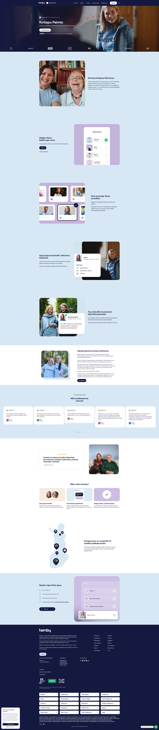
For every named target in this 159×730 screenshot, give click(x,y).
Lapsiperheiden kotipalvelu (105, 719)
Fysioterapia (100, 718)
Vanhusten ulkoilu (64, 719)
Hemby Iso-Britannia (109, 721)
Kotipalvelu (106, 718)
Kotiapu (111, 718)
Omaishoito (96, 716)
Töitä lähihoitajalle (56, 721)
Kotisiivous (88, 718)
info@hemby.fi (63, 660)
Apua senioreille (56, 719)
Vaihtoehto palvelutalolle (71, 718)
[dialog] (10, 718)
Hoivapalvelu (116, 718)
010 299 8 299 (63, 662)
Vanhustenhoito (94, 719)
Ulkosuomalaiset (81, 718)
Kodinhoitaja (49, 719)
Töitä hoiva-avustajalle (66, 721)
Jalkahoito (94, 718)
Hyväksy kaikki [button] (10, 724)
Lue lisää (4, 721)
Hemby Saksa (100, 721)
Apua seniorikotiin (62, 716)
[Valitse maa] (44, 724)
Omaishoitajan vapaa (104, 716)
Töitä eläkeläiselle (93, 721)
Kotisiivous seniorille (74, 719)
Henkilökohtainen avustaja (45, 721)
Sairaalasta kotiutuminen (49, 718)
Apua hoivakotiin (53, 716)
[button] (81, 660)
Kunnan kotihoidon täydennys (86, 716)
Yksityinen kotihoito (43, 716)
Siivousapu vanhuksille (85, 719)
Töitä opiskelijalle (84, 721)
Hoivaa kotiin (42, 719)
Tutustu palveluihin (43, 151)
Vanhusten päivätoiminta (72, 716)
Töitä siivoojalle (75, 721)
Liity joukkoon (69, 33)
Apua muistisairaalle (60, 718)
